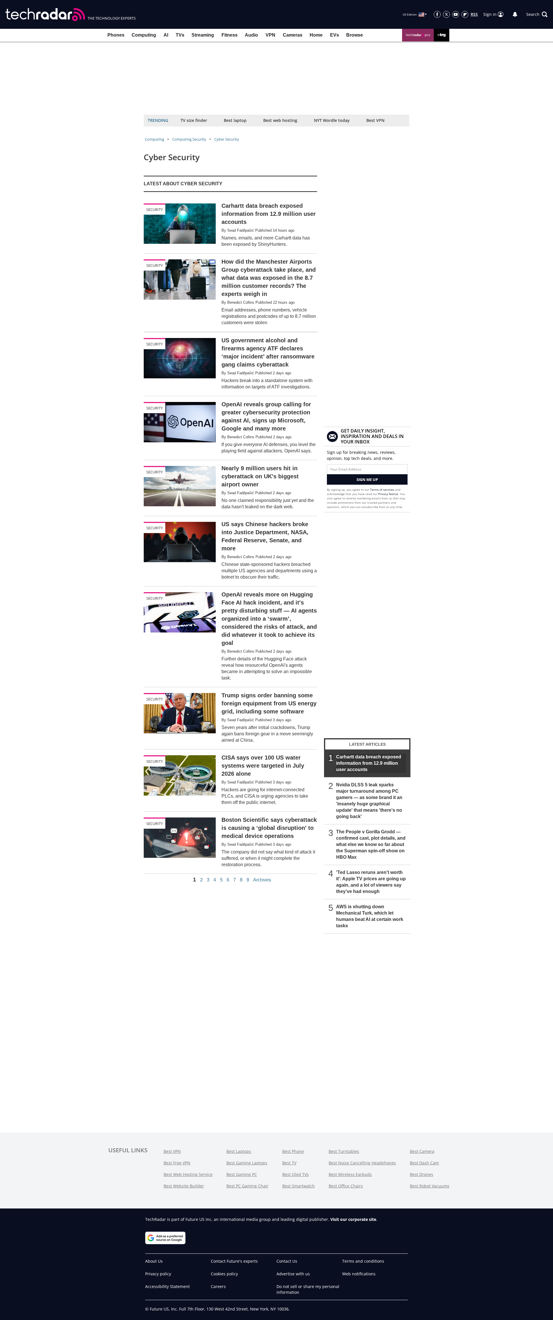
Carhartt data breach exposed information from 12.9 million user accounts (368, 763)
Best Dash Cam (424, 1163)
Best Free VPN (177, 1163)
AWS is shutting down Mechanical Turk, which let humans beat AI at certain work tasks (369, 916)
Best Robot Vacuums (429, 1186)
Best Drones (421, 1174)
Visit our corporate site (353, 1219)
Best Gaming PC (241, 1174)
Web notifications (359, 1273)
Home (316, 35)
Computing (144, 35)
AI (166, 35)
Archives (262, 880)
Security (154, 209)
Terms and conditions (363, 1261)
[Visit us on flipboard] (464, 14)
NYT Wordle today (332, 120)
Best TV (289, 1163)
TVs (180, 35)
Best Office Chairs (346, 1186)
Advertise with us (293, 1273)
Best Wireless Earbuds (350, 1174)
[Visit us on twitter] (446, 14)
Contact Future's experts (234, 1261)
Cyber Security (226, 139)
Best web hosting (280, 120)
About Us (154, 1261)
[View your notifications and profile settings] (515, 14)
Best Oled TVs (295, 1174)
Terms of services (382, 490)
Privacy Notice (388, 494)
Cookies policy (224, 1273)
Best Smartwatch (298, 1186)
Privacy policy (158, 1273)
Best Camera (422, 1151)
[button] (537, 14)
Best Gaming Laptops (246, 1163)
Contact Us (286, 1261)
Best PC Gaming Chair (247, 1186)
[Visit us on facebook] (437, 14)
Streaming (203, 35)
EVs (334, 35)
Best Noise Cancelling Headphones (362, 1163)
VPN (270, 35)
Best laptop (235, 120)
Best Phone (293, 1151)
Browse (354, 35)
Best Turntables (344, 1151)
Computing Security (189, 139)
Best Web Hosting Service (188, 1174)
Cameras (292, 35)
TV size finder (194, 120)
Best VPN (375, 120)
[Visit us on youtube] (455, 14)
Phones (115, 35)
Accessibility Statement (167, 1286)
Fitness (229, 35)
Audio (251, 35)
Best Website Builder (184, 1186)
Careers (218, 1286)
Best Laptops (238, 1151)
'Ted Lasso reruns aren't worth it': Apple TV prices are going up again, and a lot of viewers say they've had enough (371, 882)
